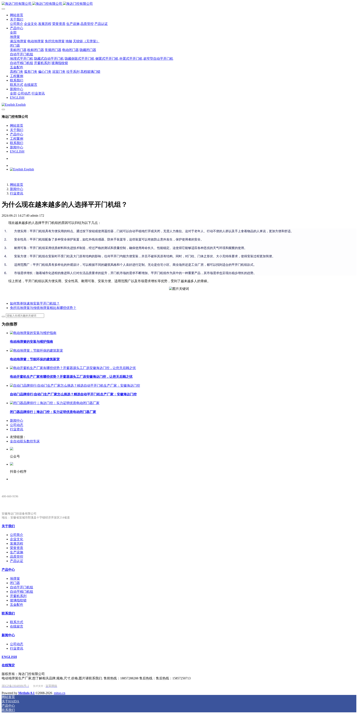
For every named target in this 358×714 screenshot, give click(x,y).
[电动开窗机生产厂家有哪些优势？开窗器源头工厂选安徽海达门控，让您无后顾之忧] (73, 368)
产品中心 (16, 134)
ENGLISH (17, 151)
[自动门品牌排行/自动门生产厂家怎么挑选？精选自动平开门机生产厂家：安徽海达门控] (75, 385)
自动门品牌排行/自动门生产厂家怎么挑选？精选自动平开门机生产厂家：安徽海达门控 (73, 394)
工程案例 (16, 138)
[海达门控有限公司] (179, 4)
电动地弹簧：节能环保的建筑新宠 (35, 359)
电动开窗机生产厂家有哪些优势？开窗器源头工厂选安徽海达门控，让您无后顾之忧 (71, 376)
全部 (13, 32)
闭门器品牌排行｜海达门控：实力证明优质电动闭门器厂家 (53, 412)
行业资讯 (16, 193)
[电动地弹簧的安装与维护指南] (33, 333)
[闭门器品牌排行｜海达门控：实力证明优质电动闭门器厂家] (54, 403)
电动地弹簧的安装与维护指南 (31, 341)
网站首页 (16, 125)
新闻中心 (16, 147)
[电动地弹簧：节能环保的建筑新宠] (36, 350)
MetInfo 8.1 (26, 693)
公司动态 (16, 425)
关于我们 (16, 130)
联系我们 (16, 143)
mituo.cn (59, 693)
